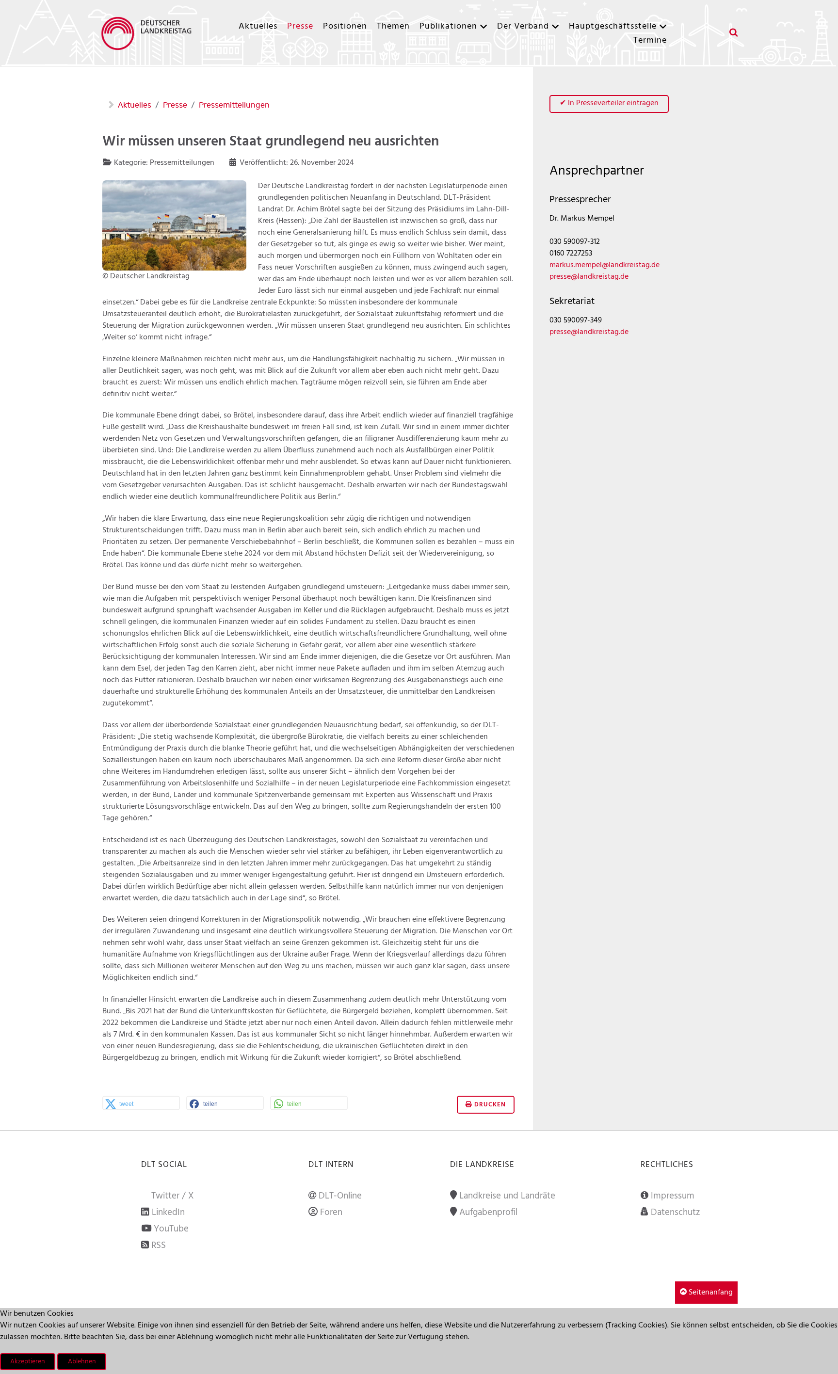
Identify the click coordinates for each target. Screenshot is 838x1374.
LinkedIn (168, 1212)
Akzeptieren (27, 1361)
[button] (141, 1104)
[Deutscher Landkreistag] (148, 33)
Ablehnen (82, 1361)
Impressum (672, 1196)
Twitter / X (172, 1196)
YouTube (171, 1229)
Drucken (489, 1105)
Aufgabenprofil (488, 1212)
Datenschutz (675, 1212)
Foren (331, 1212)
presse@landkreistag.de (588, 277)
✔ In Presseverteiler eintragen (609, 103)
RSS (158, 1245)
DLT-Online (340, 1196)
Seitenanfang (710, 1292)
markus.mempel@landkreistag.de (604, 265)
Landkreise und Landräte (507, 1196)
